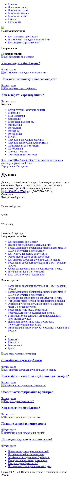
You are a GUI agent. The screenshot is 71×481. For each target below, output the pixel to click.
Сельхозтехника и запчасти (23, 145)
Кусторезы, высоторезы (21, 121)
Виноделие (14, 112)
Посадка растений (18, 10)
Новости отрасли (17, 7)
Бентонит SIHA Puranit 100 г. (17, 160)
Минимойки (15, 124)
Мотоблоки (14, 127)
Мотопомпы (15, 133)
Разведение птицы (18, 13)
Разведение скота (17, 16)
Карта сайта (14, 22)
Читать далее (8, 69)
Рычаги (12, 136)
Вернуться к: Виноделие (15, 166)
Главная (12, 4)
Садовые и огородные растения (26, 139)
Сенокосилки (15, 148)
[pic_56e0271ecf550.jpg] (15, 191)
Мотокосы (13, 130)
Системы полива (17, 151)
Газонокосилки (16, 115)
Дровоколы (14, 118)
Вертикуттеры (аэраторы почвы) (26, 109)
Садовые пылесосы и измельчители (28, 142)
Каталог (12, 19)
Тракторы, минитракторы (22, 154)
